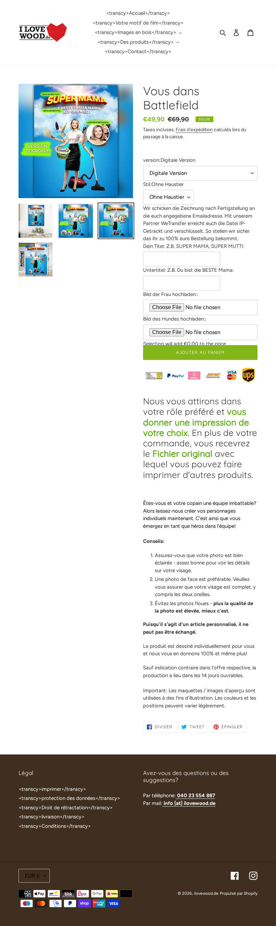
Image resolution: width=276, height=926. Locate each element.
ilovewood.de (206, 893)
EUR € (32, 876)
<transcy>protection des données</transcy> (69, 798)
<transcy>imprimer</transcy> (52, 789)
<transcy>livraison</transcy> (51, 817)
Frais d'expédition (194, 129)
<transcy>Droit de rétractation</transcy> (66, 808)
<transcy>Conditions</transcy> (55, 826)
